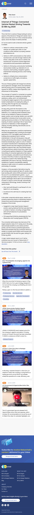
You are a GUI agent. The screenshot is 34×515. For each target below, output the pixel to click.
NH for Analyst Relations (8, 478)
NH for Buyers (5, 473)
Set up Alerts (20, 480)
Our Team (4, 489)
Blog (3, 480)
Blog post (5, 9)
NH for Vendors (5, 476)
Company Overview (7, 486)
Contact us (4, 491)
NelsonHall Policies (6, 510)
